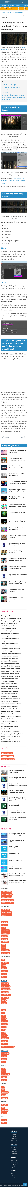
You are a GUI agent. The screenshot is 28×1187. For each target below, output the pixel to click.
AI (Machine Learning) (8, 1047)
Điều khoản (14, 1140)
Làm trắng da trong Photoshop (9, 706)
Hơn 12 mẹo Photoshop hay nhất (10, 688)
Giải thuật (4, 1035)
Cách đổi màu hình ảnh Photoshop (10, 648)
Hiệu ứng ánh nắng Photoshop (9, 661)
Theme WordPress (7, 894)
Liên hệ (14, 1136)
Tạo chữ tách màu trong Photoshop (10, 668)
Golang (4, 1033)
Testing (4, 1071)
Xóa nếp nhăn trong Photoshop (9, 701)
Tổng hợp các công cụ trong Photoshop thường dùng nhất (17, 811)
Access (21, 9)
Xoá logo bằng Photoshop (8, 724)
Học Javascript (14, 1163)
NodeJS (4, 974)
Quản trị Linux (5, 910)
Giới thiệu (14, 1134)
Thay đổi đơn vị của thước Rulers (10, 731)
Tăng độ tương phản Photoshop (9, 694)
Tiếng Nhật (5, 1110)
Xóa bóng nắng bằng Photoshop (9, 678)
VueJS (3, 945)
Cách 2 (6, 92)
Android (4, 1059)
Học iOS (4, 1056)
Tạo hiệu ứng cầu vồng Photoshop (10, 736)
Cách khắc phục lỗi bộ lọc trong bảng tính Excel (17, 818)
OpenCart (4, 971)
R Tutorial (4, 1044)
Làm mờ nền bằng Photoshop (9, 631)
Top (25, 1185)
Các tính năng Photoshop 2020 (9, 686)
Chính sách (14, 1138)
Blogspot (4, 977)
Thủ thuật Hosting (6, 912)
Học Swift (4, 1024)
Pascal (3, 1016)
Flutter (3, 1062)
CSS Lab (4, 1120)
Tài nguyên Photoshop (8, 759)
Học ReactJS (5, 950)
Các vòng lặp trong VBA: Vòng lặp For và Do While (17, 804)
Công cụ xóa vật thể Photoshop (9, 643)
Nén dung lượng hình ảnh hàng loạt (10, 699)
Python (3, 1010)
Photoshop (5, 1098)
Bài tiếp (23, 437)
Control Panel (5, 1074)
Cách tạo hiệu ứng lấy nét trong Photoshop (12, 734)
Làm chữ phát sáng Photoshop (9, 658)
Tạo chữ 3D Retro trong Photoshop (10, 671)
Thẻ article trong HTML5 (15, 860)
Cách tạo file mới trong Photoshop (10, 741)
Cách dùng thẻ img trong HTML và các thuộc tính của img (17, 874)
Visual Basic (5, 1038)
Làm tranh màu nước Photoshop (10, 656)
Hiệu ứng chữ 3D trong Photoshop (10, 616)
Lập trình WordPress (7, 900)
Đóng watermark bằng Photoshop (10, 633)
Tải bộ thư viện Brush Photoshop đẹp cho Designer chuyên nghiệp (18, 784)
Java (3, 1013)
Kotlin (3, 1030)
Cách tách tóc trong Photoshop (9, 714)
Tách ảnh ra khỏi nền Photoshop (9, 726)
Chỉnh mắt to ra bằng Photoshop (10, 709)
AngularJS (4, 925)
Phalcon (4, 968)
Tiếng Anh (4, 1105)
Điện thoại (14, 1151)
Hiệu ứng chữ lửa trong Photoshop (10, 621)
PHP (3, 960)
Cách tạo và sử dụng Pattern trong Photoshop (16, 771)
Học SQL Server (6, 995)
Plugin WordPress (7, 897)
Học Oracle (5, 992)
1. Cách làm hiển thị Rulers (10, 85)
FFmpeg (4, 1080)
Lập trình (3, 5)
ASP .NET (4, 1041)
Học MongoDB (6, 986)
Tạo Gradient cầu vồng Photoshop (10, 663)
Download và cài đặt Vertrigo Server (16, 840)
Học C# (4, 1018)
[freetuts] (8, 2)
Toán (3, 1107)
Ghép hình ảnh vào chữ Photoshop (10, 676)
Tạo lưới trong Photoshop (8, 729)
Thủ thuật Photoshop (7, 756)
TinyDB (4, 1000)
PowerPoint (14, 9)
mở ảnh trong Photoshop (7, 681)
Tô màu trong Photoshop (7, 636)
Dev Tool (4, 1077)
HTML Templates (6, 892)
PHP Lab (4, 1123)
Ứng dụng (14, 1154)
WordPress (11, 5)
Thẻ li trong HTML (14, 847)
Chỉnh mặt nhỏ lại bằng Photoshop (10, 711)
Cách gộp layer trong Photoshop (10, 691)
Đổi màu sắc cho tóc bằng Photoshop (11, 716)
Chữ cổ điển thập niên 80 (7, 626)
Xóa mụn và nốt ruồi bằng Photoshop (11, 704)
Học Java (14, 1167)
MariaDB (4, 1003)
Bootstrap (4, 936)
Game (14, 1149)
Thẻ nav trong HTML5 (14, 853)
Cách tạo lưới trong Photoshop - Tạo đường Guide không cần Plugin (13, 180)
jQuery (3, 928)
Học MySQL (5, 983)
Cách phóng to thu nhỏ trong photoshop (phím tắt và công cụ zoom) (17, 798)
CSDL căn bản (6, 989)
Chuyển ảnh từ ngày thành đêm (9, 651)
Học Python (14, 1165)
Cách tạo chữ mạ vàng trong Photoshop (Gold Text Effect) (16, 791)
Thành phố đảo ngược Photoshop (10, 638)
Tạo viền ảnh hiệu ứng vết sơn (9, 683)
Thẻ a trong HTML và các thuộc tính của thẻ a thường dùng (17, 881)
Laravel (4, 965)
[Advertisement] (14, 375)
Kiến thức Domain (7, 915)
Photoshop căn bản (7, 753)
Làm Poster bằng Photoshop (8, 628)
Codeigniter (5, 963)
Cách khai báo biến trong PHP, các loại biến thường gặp (17, 834)
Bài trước (5, 437)
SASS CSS (5, 942)
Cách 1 (6, 90)
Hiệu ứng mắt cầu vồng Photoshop (10, 666)
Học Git (4, 1069)
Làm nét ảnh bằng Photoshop (9, 696)
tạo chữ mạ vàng (5, 739)
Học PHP (14, 1161)
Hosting (18, 5)
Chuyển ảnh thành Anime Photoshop (11, 653)
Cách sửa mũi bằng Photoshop (9, 719)
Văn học (4, 1113)
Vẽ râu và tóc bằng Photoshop (9, 721)
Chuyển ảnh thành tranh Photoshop (10, 646)
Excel (2, 9)
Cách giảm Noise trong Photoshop (10, 641)
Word (7, 9)
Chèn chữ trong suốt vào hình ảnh (10, 673)
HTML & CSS (5, 933)
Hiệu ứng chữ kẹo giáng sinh (9, 623)
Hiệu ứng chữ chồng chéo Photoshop (11, 618)
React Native (5, 1053)
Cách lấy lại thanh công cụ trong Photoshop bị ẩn (17, 778)
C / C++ (4, 1027)
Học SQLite (5, 998)
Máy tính (13, 1147)
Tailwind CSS (5, 953)
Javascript (4, 922)
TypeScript (4, 939)
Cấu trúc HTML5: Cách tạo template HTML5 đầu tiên (16, 867)
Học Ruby (4, 1021)
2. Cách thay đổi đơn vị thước (11, 87)
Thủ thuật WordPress (7, 903)
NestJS (4, 947)
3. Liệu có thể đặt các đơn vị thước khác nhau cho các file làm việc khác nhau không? (13, 97)
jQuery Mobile (5, 930)
